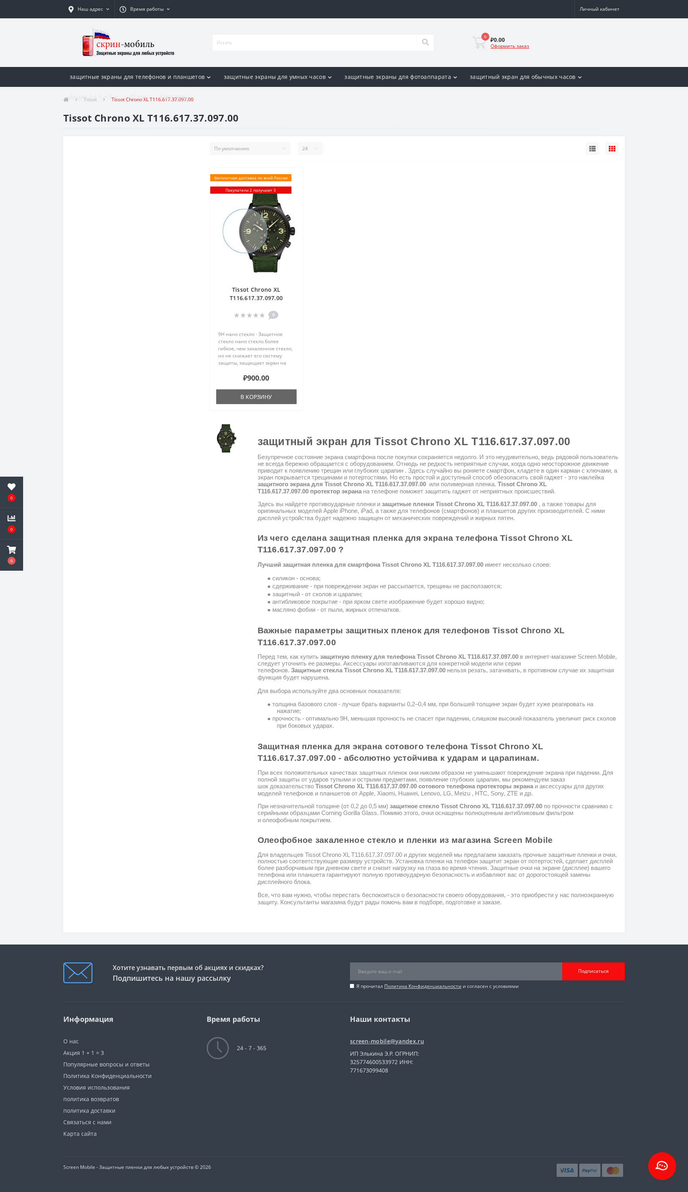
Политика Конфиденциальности (422, 986)
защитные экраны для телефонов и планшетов (137, 77)
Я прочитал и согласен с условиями (437, 986)
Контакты (173, 96)
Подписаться (593, 971)
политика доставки (89, 1110)
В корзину (256, 397)
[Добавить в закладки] (293, 178)
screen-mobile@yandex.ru (387, 1041)
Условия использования (96, 1087)
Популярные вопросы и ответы (106, 1064)
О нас (139, 96)
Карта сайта (80, 1133)
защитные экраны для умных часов (275, 77)
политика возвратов (91, 1099)
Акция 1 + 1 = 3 (91, 96)
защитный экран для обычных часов (523, 77)
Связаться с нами (87, 1122)
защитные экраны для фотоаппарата (397, 77)
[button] (88, 9)
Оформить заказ (510, 46)
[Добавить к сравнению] (293, 190)
